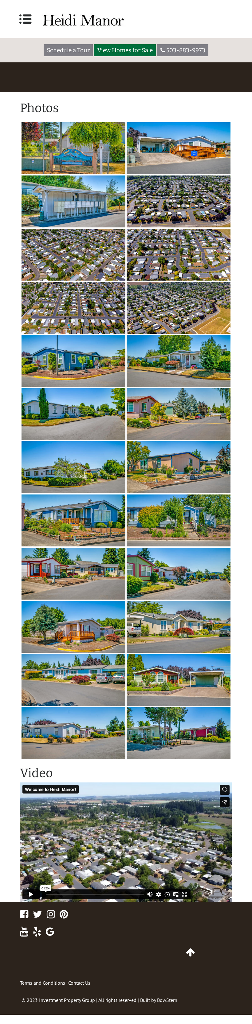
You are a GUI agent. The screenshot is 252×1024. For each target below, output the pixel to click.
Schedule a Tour (68, 50)
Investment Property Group (67, 1000)
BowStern (167, 1000)
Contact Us (79, 983)
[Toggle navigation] (25, 19)
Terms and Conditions (42, 983)
